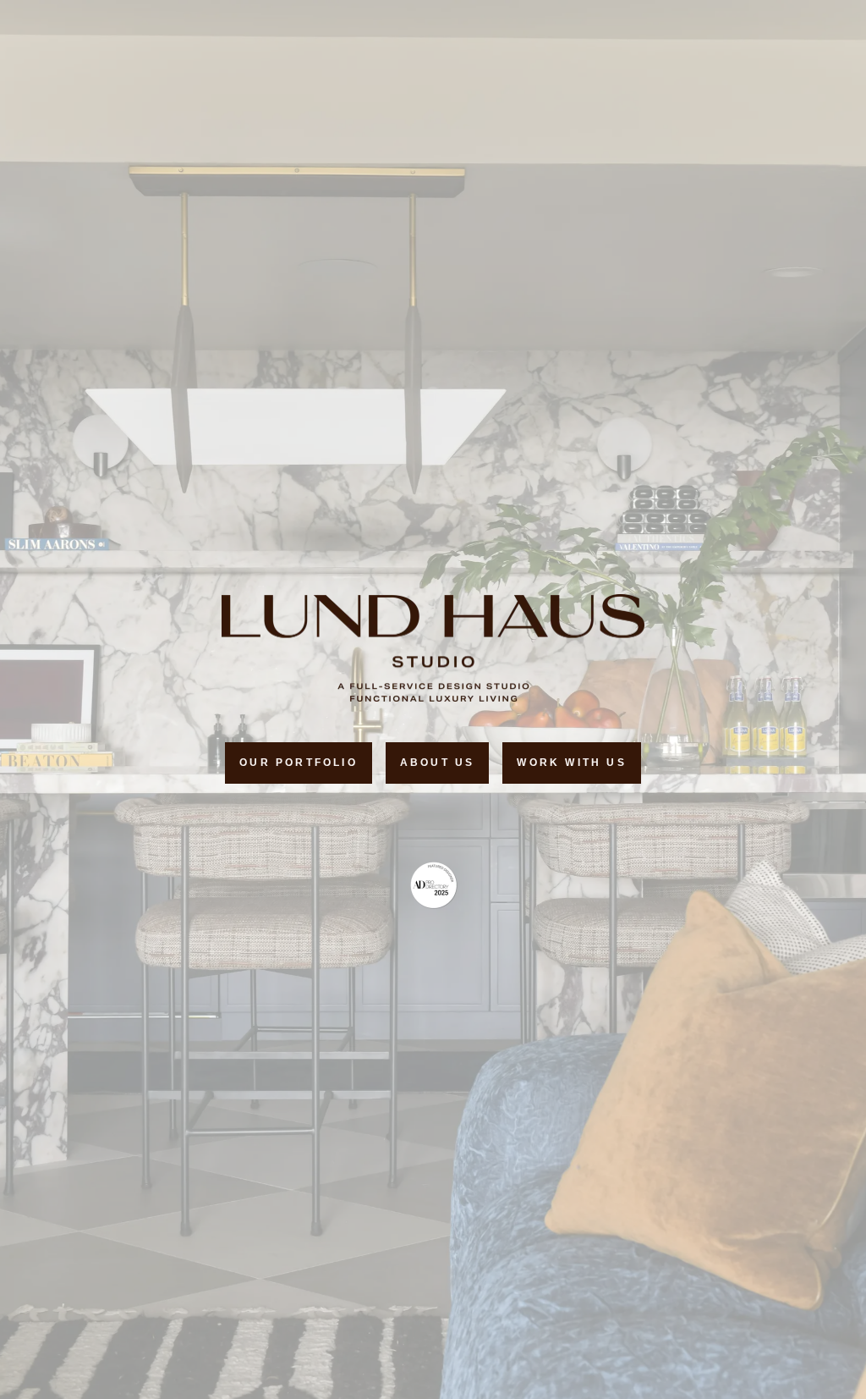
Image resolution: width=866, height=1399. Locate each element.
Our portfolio (298, 762)
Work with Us (571, 762)
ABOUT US (437, 762)
